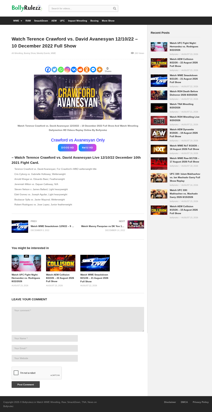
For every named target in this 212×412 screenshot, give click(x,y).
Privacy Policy (201, 402)
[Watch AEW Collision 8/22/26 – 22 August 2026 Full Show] (159, 63)
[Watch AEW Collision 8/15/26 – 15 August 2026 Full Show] (159, 210)
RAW (28, 20)
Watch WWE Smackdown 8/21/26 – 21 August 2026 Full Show (94, 278)
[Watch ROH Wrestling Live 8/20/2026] (159, 120)
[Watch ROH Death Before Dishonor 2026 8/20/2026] (159, 95)
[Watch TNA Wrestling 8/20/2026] (159, 108)
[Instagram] (67, 69)
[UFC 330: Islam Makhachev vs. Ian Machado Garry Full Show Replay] (159, 177)
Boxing (94, 20)
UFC (62, 20)
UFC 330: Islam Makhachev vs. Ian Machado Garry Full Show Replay (185, 177)
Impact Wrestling (77, 20)
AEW (54, 20)
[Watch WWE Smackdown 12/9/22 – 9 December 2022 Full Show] (43, 226)
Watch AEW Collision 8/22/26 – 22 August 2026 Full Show (60, 278)
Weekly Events (43, 53)
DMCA (184, 402)
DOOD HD (67, 147)
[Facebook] (48, 69)
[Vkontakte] (74, 69)
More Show (108, 20)
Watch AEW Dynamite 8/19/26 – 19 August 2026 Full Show (184, 133)
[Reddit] (80, 69)
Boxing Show (30, 53)
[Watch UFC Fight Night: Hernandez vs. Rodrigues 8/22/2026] (159, 46)
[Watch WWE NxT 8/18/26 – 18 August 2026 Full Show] (159, 149)
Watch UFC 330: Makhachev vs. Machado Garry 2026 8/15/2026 (184, 193)
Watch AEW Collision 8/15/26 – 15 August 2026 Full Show (184, 210)
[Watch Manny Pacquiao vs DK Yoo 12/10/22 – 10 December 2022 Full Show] (112, 226)
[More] (100, 69)
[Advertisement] (175, 273)
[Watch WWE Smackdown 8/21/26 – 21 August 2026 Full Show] (159, 80)
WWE (16, 20)
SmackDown (41, 20)
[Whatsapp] (61, 69)
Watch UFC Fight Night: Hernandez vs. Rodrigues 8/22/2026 (26, 278)
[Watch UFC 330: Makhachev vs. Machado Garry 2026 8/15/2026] (159, 194)
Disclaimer (170, 402)
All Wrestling (17, 53)
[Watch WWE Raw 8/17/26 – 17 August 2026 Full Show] (159, 163)
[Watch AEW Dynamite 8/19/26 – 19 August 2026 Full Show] (159, 135)
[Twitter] (54, 69)
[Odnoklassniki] (87, 69)
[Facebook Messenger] (93, 69)
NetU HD (87, 147)
